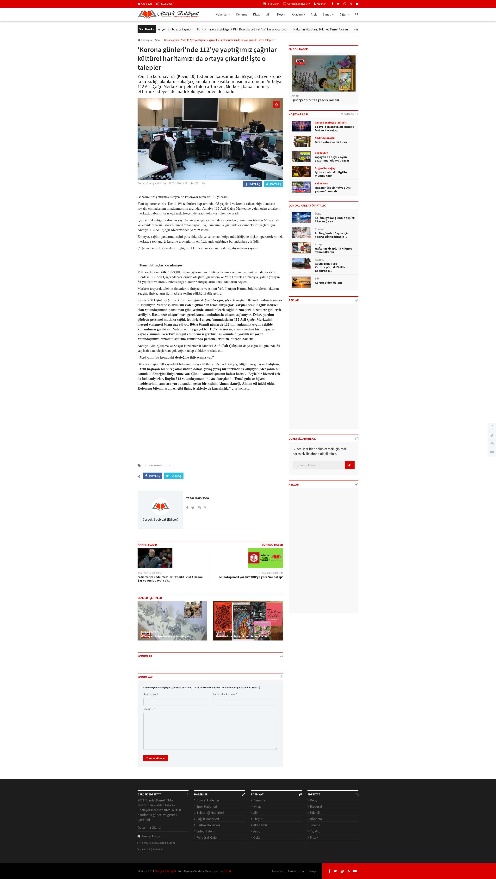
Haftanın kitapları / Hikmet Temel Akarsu (295, 29)
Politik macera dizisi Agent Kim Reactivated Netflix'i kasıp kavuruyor (217, 29)
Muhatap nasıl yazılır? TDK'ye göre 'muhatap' (251, 577)
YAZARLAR (347, 114)
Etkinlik (315, 812)
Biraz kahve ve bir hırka (331, 142)
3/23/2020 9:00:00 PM (150, 573)
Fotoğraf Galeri (207, 837)
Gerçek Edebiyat (165, 871)
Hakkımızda (296, 871)
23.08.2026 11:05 (225, 632)
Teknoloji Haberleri (210, 812)
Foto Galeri (273, 3)
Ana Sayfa (146, 3)
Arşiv (314, 14)
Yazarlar (321, 3)
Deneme (241, 14)
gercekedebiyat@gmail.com (158, 842)
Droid (227, 871)
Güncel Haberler (207, 800)
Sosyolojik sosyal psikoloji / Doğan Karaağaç (334, 128)
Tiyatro (315, 831)
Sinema (315, 825)
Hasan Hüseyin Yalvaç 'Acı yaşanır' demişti (332, 189)
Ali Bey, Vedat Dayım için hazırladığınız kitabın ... (332, 235)
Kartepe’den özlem (341, 29)
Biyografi (316, 806)
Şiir (268, 14)
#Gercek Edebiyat (154, 465)
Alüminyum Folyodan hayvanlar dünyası (165, 636)
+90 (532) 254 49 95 (152, 849)
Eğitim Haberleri (208, 825)
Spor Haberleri (206, 806)
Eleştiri (281, 14)
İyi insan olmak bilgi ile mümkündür (331, 174)
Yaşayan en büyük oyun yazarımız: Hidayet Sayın (332, 158)
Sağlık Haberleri (207, 819)
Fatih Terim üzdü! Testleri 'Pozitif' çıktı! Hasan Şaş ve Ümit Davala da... (170, 578)
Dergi (314, 800)
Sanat (327, 14)
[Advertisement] (210, 425)
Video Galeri (205, 831)
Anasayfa (146, 40)
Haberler (221, 14)
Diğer (342, 14)
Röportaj (316, 819)
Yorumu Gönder (155, 758)
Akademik (298, 14)
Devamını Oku (148, 827)
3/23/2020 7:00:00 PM (271, 573)
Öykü (257, 837)
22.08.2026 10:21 (149, 632)
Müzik (314, 837)
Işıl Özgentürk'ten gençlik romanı (315, 100)
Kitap (256, 14)
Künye (312, 871)
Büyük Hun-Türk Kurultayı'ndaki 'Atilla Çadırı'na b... (330, 267)
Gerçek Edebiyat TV (298, 3)
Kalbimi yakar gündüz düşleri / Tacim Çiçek (335, 219)
